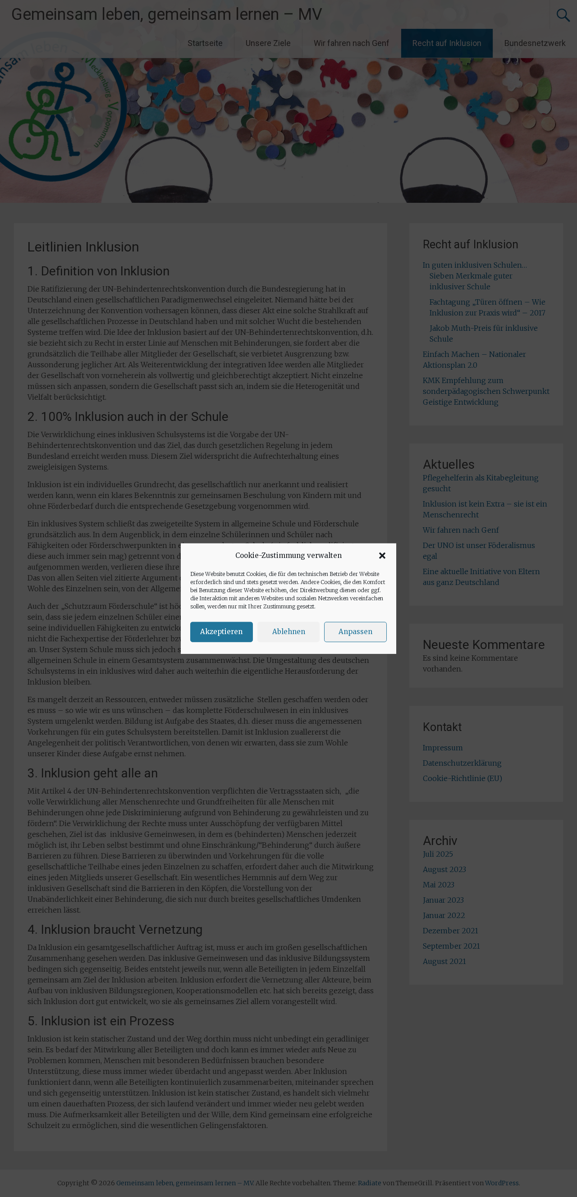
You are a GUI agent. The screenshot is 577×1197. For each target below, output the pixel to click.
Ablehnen (288, 631)
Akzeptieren (221, 631)
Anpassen (355, 631)
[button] (382, 555)
